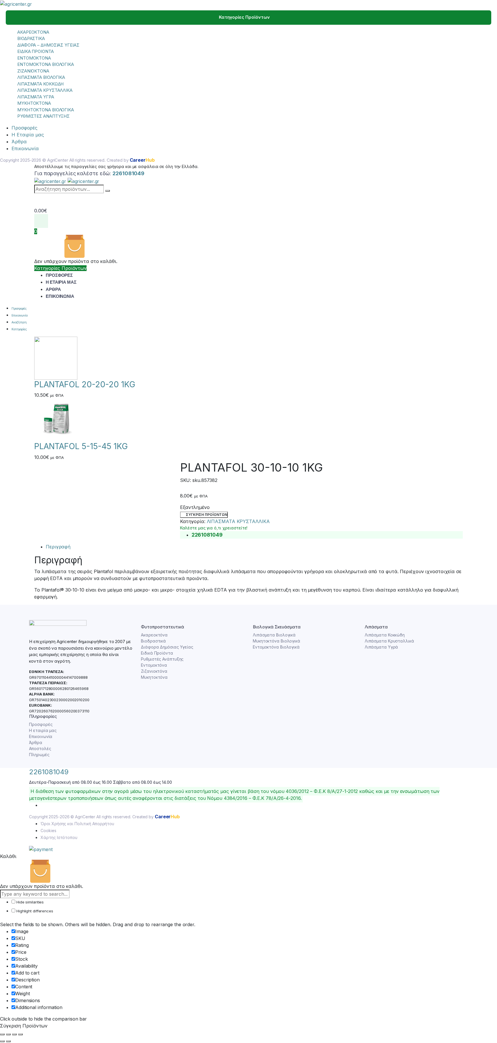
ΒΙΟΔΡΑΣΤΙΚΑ (31, 38)
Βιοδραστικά (153, 640)
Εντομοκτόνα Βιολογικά (276, 647)
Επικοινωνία (25, 148)
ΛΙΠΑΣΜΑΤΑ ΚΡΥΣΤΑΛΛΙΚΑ (44, 90)
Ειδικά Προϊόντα (157, 653)
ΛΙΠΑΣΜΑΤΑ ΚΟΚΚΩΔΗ (40, 84)
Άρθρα (19, 141)
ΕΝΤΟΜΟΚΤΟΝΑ (34, 58)
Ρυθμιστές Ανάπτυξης (162, 659)
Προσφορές (24, 128)
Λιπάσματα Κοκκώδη (385, 634)
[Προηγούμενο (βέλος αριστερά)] (2, 1041)
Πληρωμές (39, 754)
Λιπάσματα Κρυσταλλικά (389, 640)
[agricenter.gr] (16, 3)
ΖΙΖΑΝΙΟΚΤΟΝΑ (33, 71)
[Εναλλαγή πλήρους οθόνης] (8, 1034)
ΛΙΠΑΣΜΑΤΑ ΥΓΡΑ (35, 97)
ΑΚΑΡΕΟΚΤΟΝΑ (33, 32)
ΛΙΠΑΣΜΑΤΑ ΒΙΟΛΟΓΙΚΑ (41, 77)
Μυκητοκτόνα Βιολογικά (276, 640)
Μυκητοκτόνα (154, 677)
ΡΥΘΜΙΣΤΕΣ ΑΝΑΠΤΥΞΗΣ (43, 116)
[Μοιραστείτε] (14, 1034)
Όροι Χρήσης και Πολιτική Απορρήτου (77, 823)
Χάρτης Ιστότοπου (59, 837)
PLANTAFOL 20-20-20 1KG (84, 384)
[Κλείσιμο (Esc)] (20, 1034)
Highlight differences (34, 911)
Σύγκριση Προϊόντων (206, 514)
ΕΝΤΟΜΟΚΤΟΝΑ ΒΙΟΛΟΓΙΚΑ (45, 64)
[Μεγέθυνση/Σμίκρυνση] (2, 1034)
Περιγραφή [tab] (58, 547)
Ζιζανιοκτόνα (154, 671)
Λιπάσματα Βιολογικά (274, 634)
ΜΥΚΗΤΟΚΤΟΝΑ (34, 103)
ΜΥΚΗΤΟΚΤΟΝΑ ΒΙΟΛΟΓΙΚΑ (45, 110)
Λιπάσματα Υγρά (381, 647)
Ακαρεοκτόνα (154, 634)
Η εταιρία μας (43, 730)
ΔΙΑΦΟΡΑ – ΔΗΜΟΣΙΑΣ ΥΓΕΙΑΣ (48, 45)
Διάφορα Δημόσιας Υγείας (167, 647)
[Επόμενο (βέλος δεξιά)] (8, 1041)
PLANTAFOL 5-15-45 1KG (81, 446)
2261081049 (48, 772)
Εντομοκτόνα (154, 665)
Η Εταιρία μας (28, 135)
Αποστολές (40, 748)
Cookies (48, 830)
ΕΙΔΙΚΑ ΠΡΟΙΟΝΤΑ (35, 51)
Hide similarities (29, 902)
